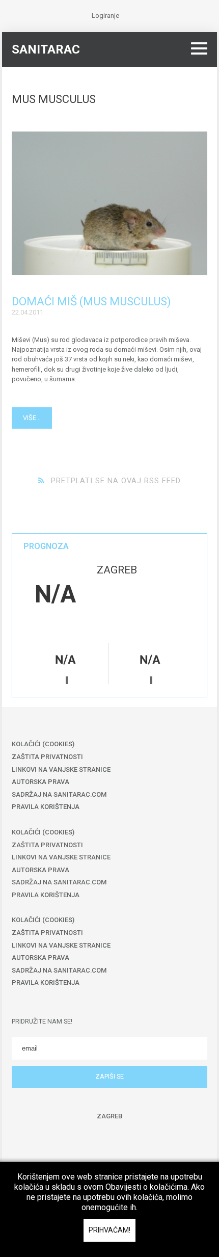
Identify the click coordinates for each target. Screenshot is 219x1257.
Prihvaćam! (109, 1230)
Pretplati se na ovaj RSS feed (116, 480)
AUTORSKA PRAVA (40, 781)
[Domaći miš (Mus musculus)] (110, 203)
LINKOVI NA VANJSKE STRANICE (61, 769)
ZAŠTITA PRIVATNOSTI (47, 757)
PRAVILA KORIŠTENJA (45, 806)
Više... (32, 418)
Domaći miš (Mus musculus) (91, 301)
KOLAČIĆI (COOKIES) (43, 744)
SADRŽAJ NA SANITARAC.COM (59, 794)
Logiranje (105, 15)
